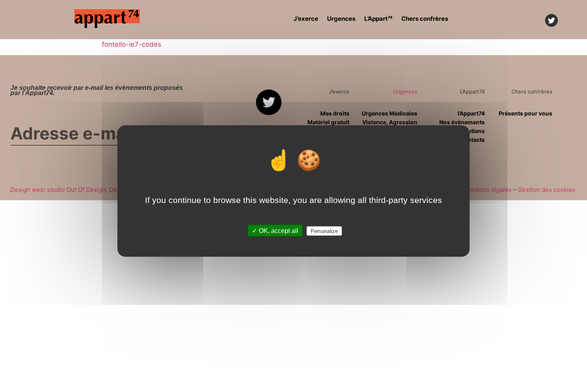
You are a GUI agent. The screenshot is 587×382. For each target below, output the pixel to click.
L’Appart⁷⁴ (378, 18)
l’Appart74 (471, 113)
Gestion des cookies (546, 189)
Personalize (324, 231)
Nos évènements (462, 122)
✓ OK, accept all (275, 230)
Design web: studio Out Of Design (58, 189)
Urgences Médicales (389, 113)
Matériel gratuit (328, 122)
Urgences (341, 18)
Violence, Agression (389, 122)
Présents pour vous (525, 113)
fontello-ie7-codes (131, 44)
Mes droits (334, 113)
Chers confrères (424, 18)
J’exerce (306, 18)
